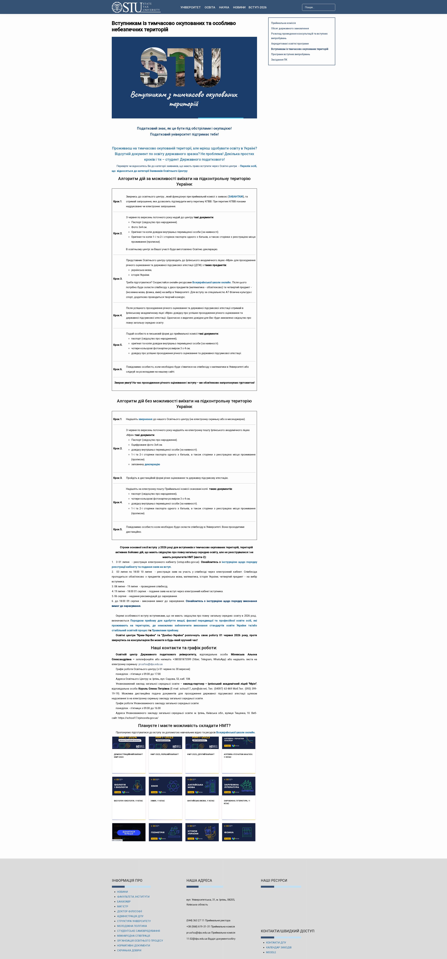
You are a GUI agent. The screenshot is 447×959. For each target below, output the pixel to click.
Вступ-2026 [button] (258, 7)
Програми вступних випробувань (290, 54)
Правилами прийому (165, 630)
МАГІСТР (122, 906)
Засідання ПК (279, 59)
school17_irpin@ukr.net (193, 688)
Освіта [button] (210, 7)
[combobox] (318, 7)
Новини (239, 7)
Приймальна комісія (283, 23)
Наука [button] (224, 7)
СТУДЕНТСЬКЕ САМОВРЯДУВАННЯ (138, 930)
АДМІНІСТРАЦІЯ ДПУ (130, 916)
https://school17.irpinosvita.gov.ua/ (138, 718)
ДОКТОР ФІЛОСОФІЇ (129, 911)
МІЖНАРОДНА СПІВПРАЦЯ (133, 935)
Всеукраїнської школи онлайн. (212, 282)
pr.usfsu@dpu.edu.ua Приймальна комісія (210, 932)
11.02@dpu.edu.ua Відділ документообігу (210, 938)
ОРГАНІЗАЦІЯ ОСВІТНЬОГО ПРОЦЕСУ (140, 940)
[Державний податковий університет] (136, 7)
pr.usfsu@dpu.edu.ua (151, 664)
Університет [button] (191, 7)
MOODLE (271, 952)
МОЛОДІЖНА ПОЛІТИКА (132, 926)
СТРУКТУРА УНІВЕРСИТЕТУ (134, 921)
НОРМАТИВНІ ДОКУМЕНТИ (133, 945)
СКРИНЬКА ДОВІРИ (129, 950)
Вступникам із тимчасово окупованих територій (299, 49)
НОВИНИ (122, 891)
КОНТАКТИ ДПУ (276, 942)
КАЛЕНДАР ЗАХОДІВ (279, 947)
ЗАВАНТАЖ (236, 196)
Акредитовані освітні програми (290, 43)
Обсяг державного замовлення (290, 28)
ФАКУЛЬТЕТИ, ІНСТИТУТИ (133, 896)
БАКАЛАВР (124, 901)
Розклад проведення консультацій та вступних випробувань (299, 36)
